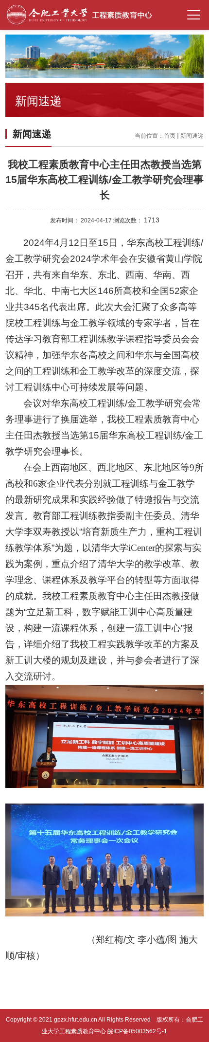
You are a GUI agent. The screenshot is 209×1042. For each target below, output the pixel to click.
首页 (169, 135)
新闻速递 (192, 135)
